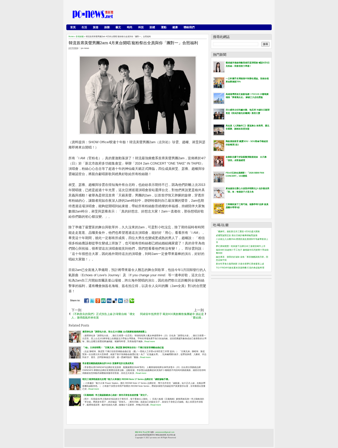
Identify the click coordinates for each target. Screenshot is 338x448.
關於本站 (138, 432)
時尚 (129, 27)
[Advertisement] (198, 14)
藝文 (118, 27)
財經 (152, 27)
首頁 (73, 27)
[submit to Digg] (109, 300)
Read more (149, 341)
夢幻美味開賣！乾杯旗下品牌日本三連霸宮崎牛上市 (240, 246)
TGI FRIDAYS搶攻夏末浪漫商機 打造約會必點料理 (240, 267)
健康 (175, 27)
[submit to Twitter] (92, 300)
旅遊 (95, 27)
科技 (141, 27)
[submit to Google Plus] (97, 300)
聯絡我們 (189, 27)
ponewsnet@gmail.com (165, 432)
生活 (84, 27)
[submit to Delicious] (114, 300)
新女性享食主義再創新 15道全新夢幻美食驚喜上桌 (240, 264)
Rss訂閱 (146, 432)
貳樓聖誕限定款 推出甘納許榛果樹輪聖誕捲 (236, 235)
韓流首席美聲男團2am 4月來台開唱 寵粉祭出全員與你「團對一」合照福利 (133, 42)
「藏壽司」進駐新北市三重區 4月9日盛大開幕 (238, 231)
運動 (163, 27)
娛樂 (107, 27)
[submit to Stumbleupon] (103, 300)
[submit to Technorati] (131, 300)
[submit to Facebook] (86, 300)
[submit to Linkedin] (120, 300)
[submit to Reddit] (126, 300)
